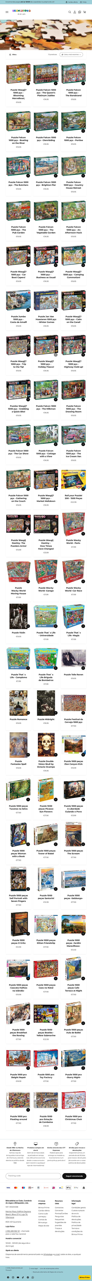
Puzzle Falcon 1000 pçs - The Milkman (46, 407)
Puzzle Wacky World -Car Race (73, 589)
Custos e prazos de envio (78, 1212)
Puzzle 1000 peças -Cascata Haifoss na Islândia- (18, 988)
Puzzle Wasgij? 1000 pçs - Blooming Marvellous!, (18, 94)
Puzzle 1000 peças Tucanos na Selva (18, 807)
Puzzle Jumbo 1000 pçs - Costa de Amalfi (18, 319)
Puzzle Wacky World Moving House (18, 591)
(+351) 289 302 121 (13, 1231)
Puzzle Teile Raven (73, 674)
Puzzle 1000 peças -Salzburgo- (73, 897)
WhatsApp (47, 1254)
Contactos (59, 1208)
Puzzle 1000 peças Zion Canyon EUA (73, 762)
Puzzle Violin (18, 632)
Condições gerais (79, 1208)
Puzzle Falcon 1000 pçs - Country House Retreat (73, 185)
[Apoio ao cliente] (79, 12)
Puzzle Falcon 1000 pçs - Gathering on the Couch (18, 498)
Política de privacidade (76, 1223)
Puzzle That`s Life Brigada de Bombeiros (46, 677)
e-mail (57, 1254)
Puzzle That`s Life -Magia (73, 634)
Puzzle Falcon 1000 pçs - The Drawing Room (73, 409)
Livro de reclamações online (49, 1268)
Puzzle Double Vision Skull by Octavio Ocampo (46, 764)
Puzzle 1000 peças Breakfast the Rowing (18, 1033)
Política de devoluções (76, 1217)
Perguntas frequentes (59, 1217)
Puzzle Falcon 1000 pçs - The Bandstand (73, 93)
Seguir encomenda (74, 1176)
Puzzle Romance (18, 719)
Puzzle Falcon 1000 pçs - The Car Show (18, 452)
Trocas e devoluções (59, 1229)
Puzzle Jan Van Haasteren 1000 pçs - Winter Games (46, 319)
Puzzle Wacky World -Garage (46, 589)
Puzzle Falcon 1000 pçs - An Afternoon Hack (73, 230)
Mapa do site (43, 1226)
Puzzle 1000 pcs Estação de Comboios (46, 1119)
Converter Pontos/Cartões (61, 1212)
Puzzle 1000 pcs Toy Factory (46, 1076)
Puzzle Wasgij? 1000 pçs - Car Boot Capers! (18, 274)
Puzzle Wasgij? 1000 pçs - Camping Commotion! (73, 274)
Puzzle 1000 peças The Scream (73, 852)
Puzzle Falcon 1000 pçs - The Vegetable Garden (46, 230)
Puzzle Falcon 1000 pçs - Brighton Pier (46, 183)
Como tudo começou (43, 1215)
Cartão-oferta (73, 2)
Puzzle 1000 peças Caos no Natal (45, 986)
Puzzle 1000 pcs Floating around (18, 1117)
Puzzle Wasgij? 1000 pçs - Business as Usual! (46, 274)
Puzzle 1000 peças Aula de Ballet (73, 1031)
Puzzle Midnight (46, 719)
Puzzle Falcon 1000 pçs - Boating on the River (18, 140)
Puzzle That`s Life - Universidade (46, 634)
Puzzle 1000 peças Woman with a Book (18, 854)
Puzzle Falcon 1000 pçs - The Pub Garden (18, 230)
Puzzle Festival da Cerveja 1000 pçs (73, 720)
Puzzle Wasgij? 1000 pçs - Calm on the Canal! (73, 319)
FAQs (84, 2)
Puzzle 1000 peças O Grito (18, 941)
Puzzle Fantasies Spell (18, 762)
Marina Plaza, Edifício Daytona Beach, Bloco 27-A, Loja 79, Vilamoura (18, 1214)
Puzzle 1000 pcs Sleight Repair (18, 1076)
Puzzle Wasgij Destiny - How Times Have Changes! (46, 544)
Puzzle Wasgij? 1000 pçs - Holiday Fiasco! (46, 364)
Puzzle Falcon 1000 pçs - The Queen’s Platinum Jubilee (46, 93)
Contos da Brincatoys (42, 1221)
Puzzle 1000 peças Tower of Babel (45, 852)
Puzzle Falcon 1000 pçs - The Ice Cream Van (73, 454)
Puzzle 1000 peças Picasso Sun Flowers (46, 809)
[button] (6, 12)
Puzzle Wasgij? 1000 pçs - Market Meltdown (46, 498)
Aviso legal (34, 1268)
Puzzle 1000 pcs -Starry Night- (73, 1076)
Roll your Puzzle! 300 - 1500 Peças (73, 497)
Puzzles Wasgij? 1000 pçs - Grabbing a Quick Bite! (18, 409)
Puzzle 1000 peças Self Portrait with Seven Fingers (18, 898)
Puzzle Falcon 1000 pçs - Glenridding (46, 139)
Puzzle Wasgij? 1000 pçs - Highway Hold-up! (73, 364)
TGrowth (9, 1270)
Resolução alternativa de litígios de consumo (48, 1272)
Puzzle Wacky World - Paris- (73, 541)
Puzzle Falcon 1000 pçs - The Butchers (18, 183)
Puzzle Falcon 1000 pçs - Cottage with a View (46, 454)
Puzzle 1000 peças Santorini (46, 897)
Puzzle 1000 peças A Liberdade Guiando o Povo (73, 809)
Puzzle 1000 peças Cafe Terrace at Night (73, 988)
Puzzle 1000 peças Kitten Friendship (45, 941)
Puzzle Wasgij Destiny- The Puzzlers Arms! (18, 543)
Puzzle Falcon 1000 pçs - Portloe (73, 139)
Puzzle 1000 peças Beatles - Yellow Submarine (46, 1033)
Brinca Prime (43, 1208)
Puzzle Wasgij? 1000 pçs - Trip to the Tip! (18, 364)
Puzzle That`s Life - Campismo (18, 676)
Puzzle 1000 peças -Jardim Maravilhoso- (73, 943)
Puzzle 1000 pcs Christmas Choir (73, 1117)
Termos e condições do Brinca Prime (77, 1231)
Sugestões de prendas (60, 1223)
